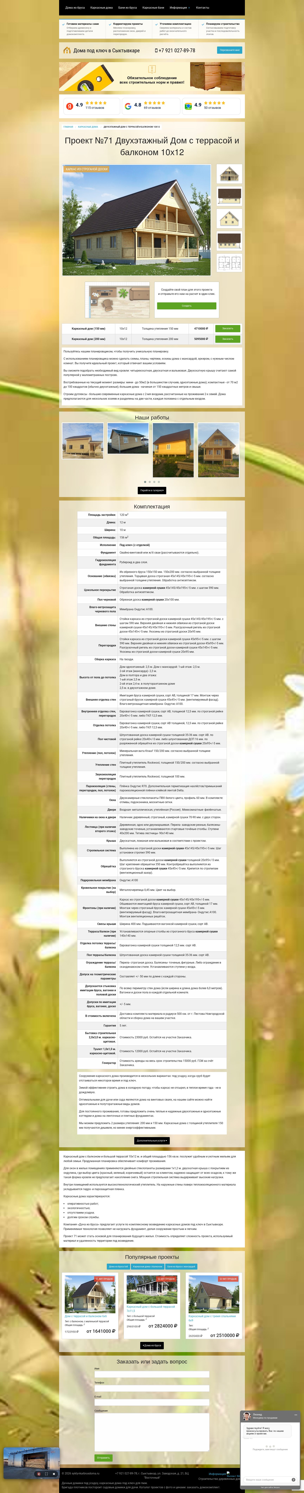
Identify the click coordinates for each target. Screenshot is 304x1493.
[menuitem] (75, 7)
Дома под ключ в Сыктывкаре (106, 50)
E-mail (97, 1396)
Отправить (103, 1457)
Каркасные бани (153, 7)
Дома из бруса (75, 7)
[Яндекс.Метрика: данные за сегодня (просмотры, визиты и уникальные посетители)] (234, 1474)
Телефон (99, 1382)
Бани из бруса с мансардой (181, 1266)
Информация (178, 7)
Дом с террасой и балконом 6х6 (86, 1316)
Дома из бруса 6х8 (118, 1266)
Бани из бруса (127, 7)
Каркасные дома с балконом (147, 1266)
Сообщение (101, 1410)
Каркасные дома (101, 7)
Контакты (202, 7)
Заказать (227, 328)
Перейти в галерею (151, 490)
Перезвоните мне (230, 50)
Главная (68, 127)
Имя (96, 1368)
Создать (187, 305)
